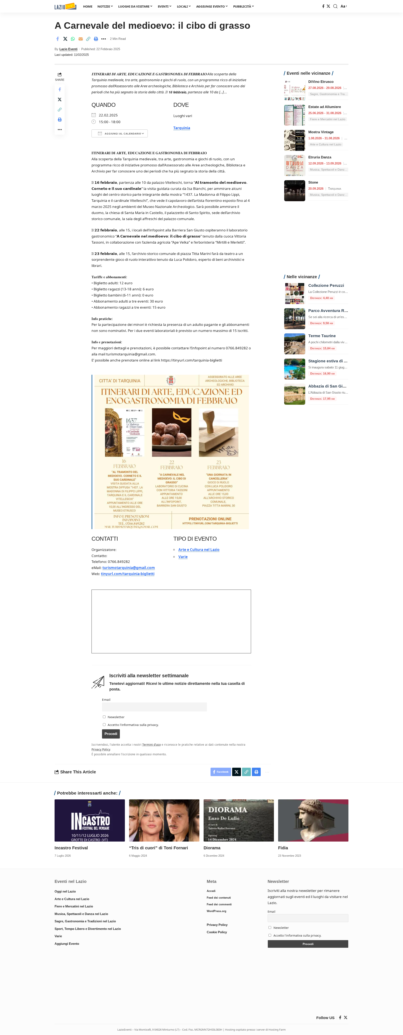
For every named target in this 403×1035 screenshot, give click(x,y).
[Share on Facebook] (57, 38)
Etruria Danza (319, 157)
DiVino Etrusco (321, 82)
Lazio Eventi (68, 49)
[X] (328, 6)
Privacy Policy (101, 749)
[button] (335, 6)
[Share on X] (65, 38)
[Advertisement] (316, 240)
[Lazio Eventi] (65, 6)
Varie (183, 556)
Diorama (212, 848)
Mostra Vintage (321, 132)
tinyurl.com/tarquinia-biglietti (127, 573)
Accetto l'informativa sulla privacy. (133, 725)
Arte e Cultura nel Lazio (199, 549)
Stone (313, 182)
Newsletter (115, 717)
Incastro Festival (71, 848)
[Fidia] (313, 820)
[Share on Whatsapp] (73, 38)
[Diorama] (239, 820)
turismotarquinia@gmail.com (128, 567)
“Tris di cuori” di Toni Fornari (158, 848)
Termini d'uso (151, 745)
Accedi (211, 891)
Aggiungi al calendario (122, 133)
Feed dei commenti (219, 904)
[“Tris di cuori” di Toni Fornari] (164, 820)
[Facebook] (323, 6)
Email (106, 699)
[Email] (81, 38)
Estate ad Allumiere (324, 107)
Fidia (283, 848)
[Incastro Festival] (90, 820)
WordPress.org (216, 911)
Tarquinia (181, 127)
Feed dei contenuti (219, 897)
